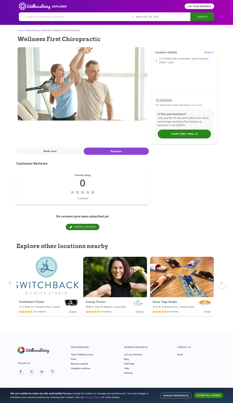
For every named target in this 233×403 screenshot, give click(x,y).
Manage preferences (176, 395)
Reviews (116, 151)
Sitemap (128, 372)
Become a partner (79, 363)
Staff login (129, 363)
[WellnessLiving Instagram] (52, 371)
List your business (133, 354)
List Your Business (199, 6)
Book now (50, 151)
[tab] (50, 151)
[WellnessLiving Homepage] (37, 350)
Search (202, 17)
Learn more (196, 105)
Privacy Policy (93, 397)
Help (126, 368)
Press (73, 359)
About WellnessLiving (82, 354)
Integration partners (81, 368)
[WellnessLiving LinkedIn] (42, 371)
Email (180, 354)
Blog (126, 359)
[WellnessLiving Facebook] (21, 371)
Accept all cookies (209, 395)
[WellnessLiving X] (31, 371)
